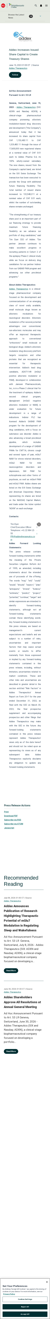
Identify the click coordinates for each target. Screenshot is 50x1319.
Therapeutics (29, 107)
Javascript (9, 828)
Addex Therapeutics (18, 68)
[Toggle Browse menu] (40, 16)
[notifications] (41, 5)
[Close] (47, 1282)
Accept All (25, 1314)
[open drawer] (46, 5)
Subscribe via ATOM (13, 824)
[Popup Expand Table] (39, 524)
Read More (11, 971)
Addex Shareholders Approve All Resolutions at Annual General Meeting (22, 1002)
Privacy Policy (9, 1294)
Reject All (25, 1307)
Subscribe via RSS (12, 820)
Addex (19, 107)
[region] (25, 1298)
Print (6, 812)
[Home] (12, 5)
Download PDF (11, 816)
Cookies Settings (25, 1299)
